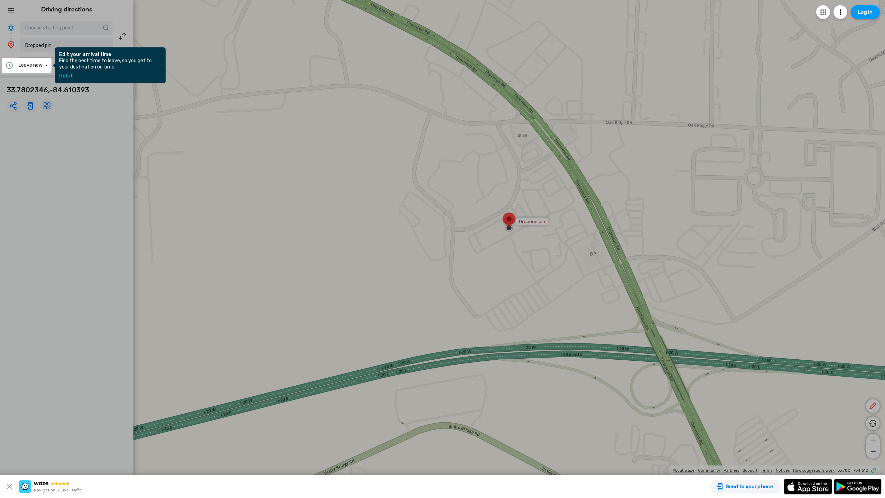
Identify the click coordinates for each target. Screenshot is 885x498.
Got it (66, 76)
